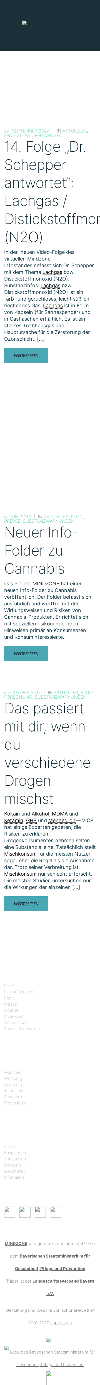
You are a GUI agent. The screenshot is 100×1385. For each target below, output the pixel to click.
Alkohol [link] (40, 814)
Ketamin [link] (13, 820)
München (13, 1072)
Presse (12, 521)
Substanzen (15, 1158)
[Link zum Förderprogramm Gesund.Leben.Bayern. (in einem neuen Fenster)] (48, 1339)
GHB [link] (31, 820)
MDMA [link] (60, 814)
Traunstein (13, 1090)
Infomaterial (14, 1177)
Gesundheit (14, 1171)
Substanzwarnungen (48, 521)
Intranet (11, 1010)
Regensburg (15, 1103)
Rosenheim (14, 1096)
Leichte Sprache (18, 991)
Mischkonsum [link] (20, 854)
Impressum (14, 1016)
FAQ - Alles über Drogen (33, 135)
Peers (9, 998)
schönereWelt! (75, 1310)
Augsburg (13, 1084)
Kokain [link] (12, 814)
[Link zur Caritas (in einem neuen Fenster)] (51, 1377)
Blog (77, 516)
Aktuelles (74, 131)
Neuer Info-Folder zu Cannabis (41, 550)
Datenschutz (16, 1022)
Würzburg (13, 1078)
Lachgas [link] (52, 272)
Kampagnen (15, 1152)
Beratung (12, 1165)
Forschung (18, 697)
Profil (8, 985)
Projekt (10, 1146)
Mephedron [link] (62, 820)
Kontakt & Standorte (22, 1028)
